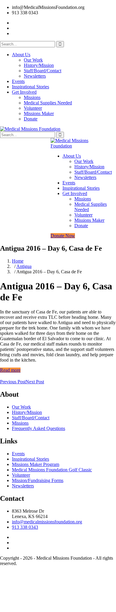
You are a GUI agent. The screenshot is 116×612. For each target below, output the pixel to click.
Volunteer (33, 108)
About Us (21, 54)
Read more (10, 370)
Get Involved (24, 92)
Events (18, 81)
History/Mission (39, 65)
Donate (30, 118)
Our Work (33, 59)
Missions (32, 97)
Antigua (24, 266)
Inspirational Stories (30, 86)
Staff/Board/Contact (42, 70)
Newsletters (35, 76)
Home (17, 260)
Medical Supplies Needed (48, 102)
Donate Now (63, 235)
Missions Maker (39, 113)
